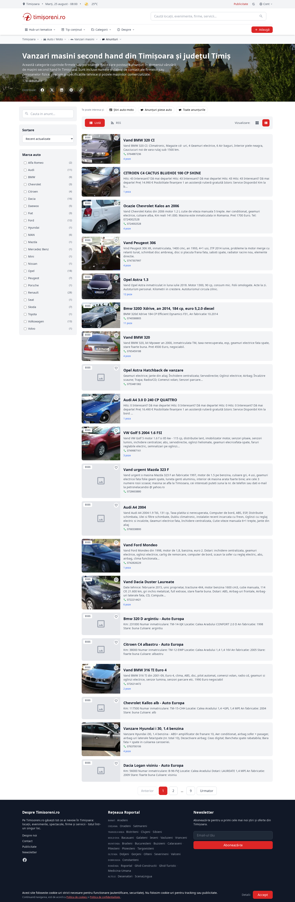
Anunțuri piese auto (158, 110)
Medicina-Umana (119, 871)
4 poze (127, 159)
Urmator (206, 791)
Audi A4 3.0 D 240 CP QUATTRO (150, 399)
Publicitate (241, 4)
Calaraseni (175, 843)
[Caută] (261, 16)
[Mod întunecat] (253, 4)
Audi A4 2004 (134, 507)
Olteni (148, 854)
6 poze (127, 604)
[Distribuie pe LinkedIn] (61, 90)
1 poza (127, 191)
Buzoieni (159, 843)
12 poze (127, 294)
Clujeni (145, 832)
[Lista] (266, 122)
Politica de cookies (76, 897)
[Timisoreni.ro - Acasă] (45, 16)
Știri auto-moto (124, 110)
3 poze (127, 455)
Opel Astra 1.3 (135, 279)
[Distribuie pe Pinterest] (71, 90)
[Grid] (257, 122)
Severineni (161, 854)
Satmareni (140, 826)
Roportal (126, 866)
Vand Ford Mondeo (140, 544)
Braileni (127, 843)
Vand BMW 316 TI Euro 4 (145, 670)
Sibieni (157, 832)
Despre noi (29, 835)
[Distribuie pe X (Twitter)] (52, 90)
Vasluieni (167, 837)
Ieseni (154, 837)
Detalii (246, 895)
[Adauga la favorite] (116, 138)
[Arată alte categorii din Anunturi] (120, 39)
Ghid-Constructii (146, 866)
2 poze (127, 688)
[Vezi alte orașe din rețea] (38, 39)
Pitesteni (114, 848)
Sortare (28, 130)
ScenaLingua (143, 876)
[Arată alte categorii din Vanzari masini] (97, 39)
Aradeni (122, 820)
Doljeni (124, 854)
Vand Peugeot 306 (139, 242)
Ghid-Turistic (167, 866)
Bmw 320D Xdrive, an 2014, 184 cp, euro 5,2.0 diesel (168, 308)
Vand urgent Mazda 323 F (146, 469)
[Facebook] (24, 860)
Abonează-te (233, 845)
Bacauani (127, 837)
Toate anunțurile (194, 110)
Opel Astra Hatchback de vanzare (153, 370)
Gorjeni (136, 854)
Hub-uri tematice (40, 29)
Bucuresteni (143, 843)
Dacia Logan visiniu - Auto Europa (153, 765)
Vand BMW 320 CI (139, 140)
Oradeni (125, 826)
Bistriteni (132, 832)
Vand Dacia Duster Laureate (148, 581)
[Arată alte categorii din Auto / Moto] (65, 39)
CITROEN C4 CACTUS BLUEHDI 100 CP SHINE (162, 173)
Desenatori (125, 876)
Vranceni (181, 837)
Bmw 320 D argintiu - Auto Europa (153, 618)
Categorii (102, 29)
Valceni (176, 854)
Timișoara (29, 39)
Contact (27, 841)
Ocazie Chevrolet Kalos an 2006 (151, 205)
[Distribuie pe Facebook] (42, 90)
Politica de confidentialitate (105, 897)
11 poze (127, 323)
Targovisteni (145, 848)
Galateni (142, 837)
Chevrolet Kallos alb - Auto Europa (153, 702)
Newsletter (29, 852)
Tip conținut (74, 29)
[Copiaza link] (80, 90)
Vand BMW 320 (136, 337)
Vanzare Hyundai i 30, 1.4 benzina (153, 728)
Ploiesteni (128, 848)
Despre (126, 29)
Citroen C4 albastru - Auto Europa (153, 644)
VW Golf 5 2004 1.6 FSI (142, 432)
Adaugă (264, 29)
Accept (263, 895)
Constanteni (130, 860)
